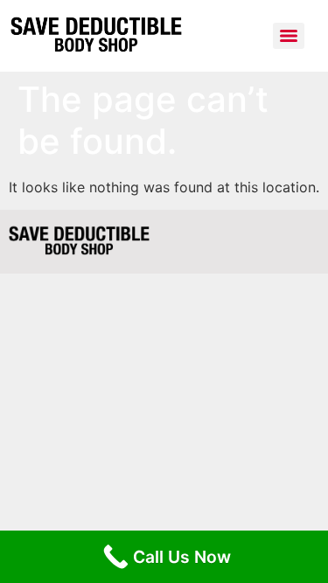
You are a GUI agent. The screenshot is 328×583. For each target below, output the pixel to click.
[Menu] (288, 36)
